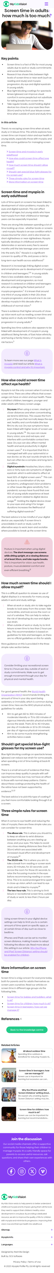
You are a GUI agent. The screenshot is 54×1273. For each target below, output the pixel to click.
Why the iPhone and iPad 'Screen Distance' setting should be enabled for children (25, 951)
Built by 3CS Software (11, 1256)
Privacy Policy (19, 1261)
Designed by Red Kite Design (15, 1251)
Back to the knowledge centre (26, 1029)
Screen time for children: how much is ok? (29, 1003)
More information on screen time (26, 181)
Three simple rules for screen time (26, 178)
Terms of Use (34, 1261)
